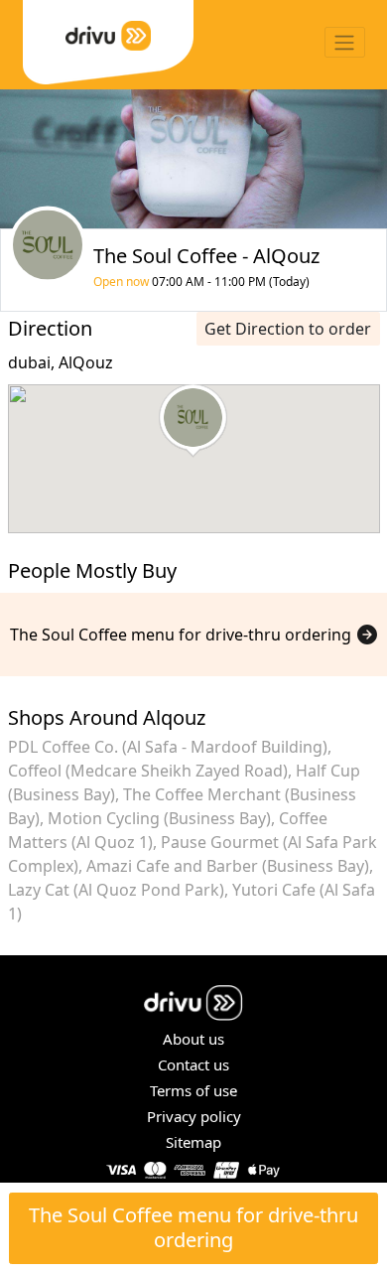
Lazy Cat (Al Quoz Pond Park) (116, 890)
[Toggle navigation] (344, 42)
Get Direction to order (287, 329)
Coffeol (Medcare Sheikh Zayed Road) (148, 770)
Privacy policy (194, 1116)
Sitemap (193, 1142)
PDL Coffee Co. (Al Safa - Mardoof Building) (167, 747)
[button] (193, 421)
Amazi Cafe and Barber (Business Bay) (227, 866)
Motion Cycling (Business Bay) (159, 818)
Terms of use (193, 1090)
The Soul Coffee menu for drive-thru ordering (193, 1227)
